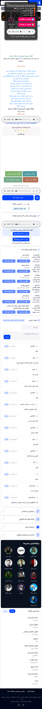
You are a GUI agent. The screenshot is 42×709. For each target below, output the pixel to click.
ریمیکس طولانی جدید (13, 180)
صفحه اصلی (31, 691)
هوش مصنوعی (30, 174)
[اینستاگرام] (19, 705)
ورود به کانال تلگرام (22, 234)
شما (20, 59)
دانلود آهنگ (7, 261)
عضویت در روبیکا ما (25, 24)
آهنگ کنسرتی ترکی (13, 174)
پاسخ (6, 346)
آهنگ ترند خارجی (30, 180)
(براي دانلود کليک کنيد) (21, 123)
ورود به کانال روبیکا (22, 239)
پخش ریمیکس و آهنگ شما (16, 691)
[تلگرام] (23, 705)
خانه (24, 209)
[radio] (26, 131)
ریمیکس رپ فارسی (28, 511)
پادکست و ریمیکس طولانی (25, 535)
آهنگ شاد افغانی (18, 209)
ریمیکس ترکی (29, 527)
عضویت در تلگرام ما (25, 19)
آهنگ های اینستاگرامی (26, 519)
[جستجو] (3, 3)
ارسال (7, 337)
